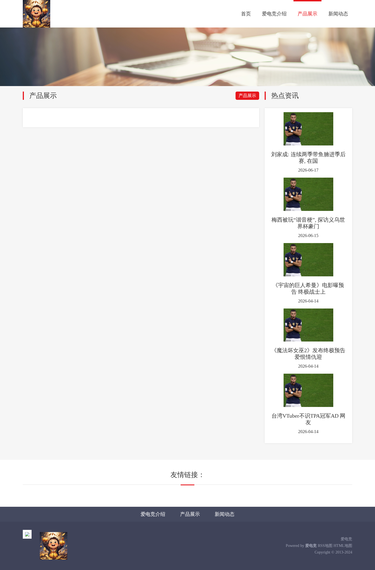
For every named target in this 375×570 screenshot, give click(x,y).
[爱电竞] (36, 13)
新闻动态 (338, 13)
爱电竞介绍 (274, 13)
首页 (246, 13)
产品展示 (307, 13)
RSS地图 (325, 546)
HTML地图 (343, 546)
